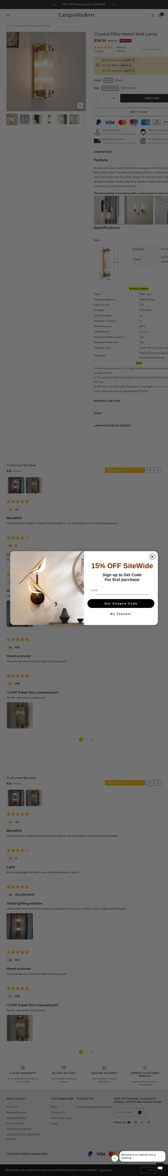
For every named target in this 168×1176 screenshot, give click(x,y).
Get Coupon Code (121, 603)
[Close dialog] (152, 557)
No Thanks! (120, 614)
